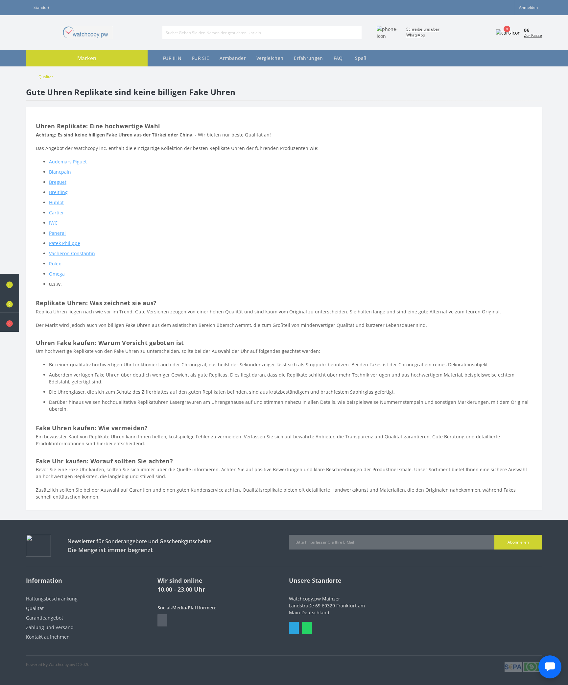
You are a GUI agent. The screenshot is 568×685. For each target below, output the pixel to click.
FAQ (338, 58)
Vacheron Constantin (72, 253)
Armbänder (233, 58)
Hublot (56, 202)
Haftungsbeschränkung (52, 599)
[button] (9, 322)
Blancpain (60, 172)
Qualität (35, 608)
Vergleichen (269, 58)
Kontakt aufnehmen (48, 637)
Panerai (57, 233)
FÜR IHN (172, 58)
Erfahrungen (308, 58)
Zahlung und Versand (50, 627)
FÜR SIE (200, 58)
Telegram (294, 628)
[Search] (357, 32)
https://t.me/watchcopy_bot (162, 620)
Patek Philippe (64, 243)
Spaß (361, 58)
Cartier (56, 212)
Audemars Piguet (68, 162)
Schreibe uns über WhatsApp (422, 32)
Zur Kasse (533, 35)
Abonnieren (518, 542)
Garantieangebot (44, 618)
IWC (53, 223)
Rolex (55, 263)
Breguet (57, 182)
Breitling (58, 192)
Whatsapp (307, 628)
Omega (57, 274)
